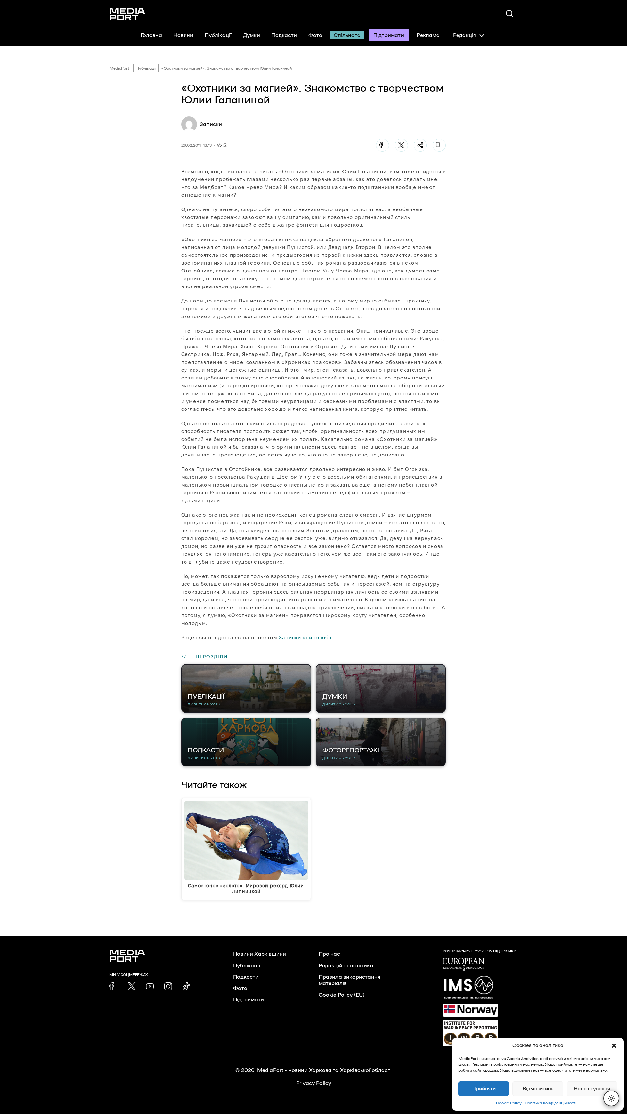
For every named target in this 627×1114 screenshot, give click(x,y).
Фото (315, 35)
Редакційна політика (346, 965)
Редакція (464, 35)
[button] (614, 1046)
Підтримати (388, 35)
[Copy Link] (439, 145)
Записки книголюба (305, 637)
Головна (151, 35)
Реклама (428, 35)
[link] (113, 986)
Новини (183, 35)
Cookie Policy (509, 1103)
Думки (251, 35)
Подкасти (284, 35)
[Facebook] (382, 145)
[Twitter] (401, 145)
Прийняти (484, 1088)
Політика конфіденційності (550, 1103)
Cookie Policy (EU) (341, 995)
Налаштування (592, 1088)
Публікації (218, 35)
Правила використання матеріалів (349, 980)
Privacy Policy (313, 1083)
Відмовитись (538, 1088)
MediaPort (119, 68)
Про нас (329, 954)
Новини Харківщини (259, 954)
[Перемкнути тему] (611, 1098)
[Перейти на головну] (127, 14)
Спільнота (347, 35)
